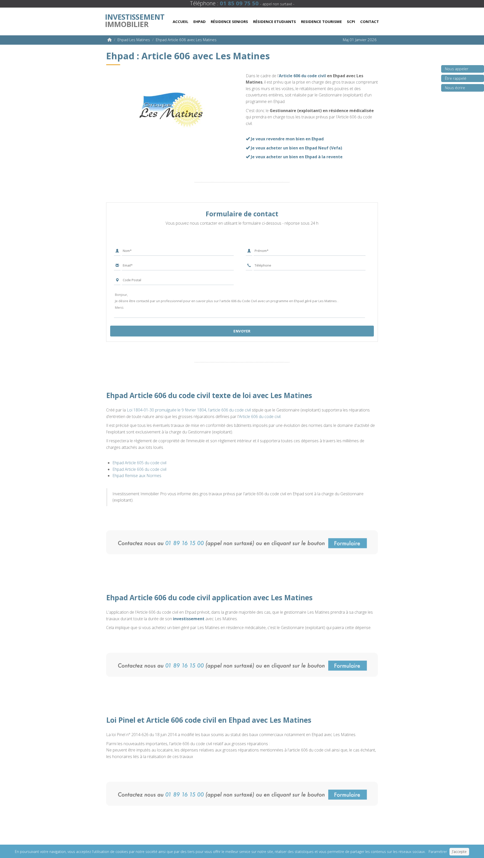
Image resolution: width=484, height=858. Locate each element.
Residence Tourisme (321, 21)
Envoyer (242, 331)
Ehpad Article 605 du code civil (139, 462)
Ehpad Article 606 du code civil (139, 469)
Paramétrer (438, 851)
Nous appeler (456, 68)
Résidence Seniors (229, 21)
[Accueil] (109, 39)
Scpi (351, 21)
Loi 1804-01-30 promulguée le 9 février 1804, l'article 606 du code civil (189, 410)
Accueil (180, 21)
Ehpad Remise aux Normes (136, 475)
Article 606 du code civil (302, 76)
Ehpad (199, 21)
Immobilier (134, 19)
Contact (369, 21)
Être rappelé (455, 78)
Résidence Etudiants (274, 21)
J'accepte (459, 851)
